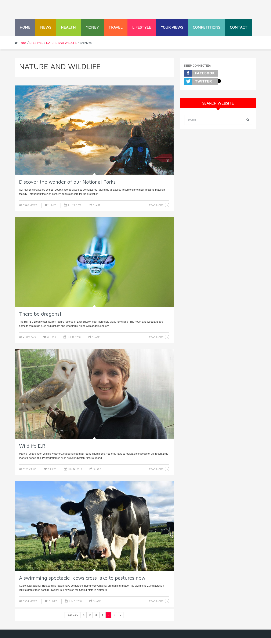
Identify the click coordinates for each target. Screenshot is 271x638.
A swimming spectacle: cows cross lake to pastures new (82, 578)
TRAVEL (116, 27)
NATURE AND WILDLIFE (61, 42)
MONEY (92, 27)
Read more (156, 205)
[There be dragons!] (94, 262)
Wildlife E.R (32, 446)
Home (25, 27)
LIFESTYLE (141, 27)
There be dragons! (40, 314)
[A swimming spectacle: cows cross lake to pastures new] (94, 526)
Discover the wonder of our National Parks (67, 182)
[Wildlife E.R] (94, 394)
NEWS (45, 27)
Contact (238, 27)
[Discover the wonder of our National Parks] (94, 130)
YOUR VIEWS (172, 27)
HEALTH (68, 27)
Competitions (206, 27)
